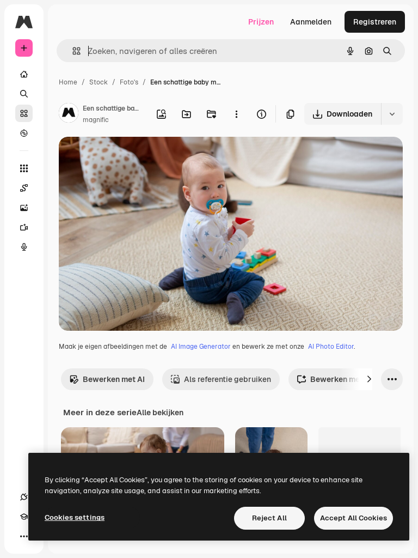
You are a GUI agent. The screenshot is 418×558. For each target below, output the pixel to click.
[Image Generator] (24, 207)
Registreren (374, 22)
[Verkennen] (24, 133)
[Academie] (24, 516)
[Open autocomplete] (72, 51)
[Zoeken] (24, 93)
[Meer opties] (236, 114)
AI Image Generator (201, 346)
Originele (130, 158)
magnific (96, 120)
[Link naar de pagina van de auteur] (68, 114)
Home (68, 82)
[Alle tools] (24, 168)
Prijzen (261, 22)
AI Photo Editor (331, 346)
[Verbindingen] (24, 497)
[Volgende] (369, 379)
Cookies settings (74, 517)
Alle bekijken (160, 412)
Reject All (269, 518)
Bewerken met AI (114, 379)
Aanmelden (310, 22)
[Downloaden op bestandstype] (392, 114)
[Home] (24, 74)
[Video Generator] (24, 227)
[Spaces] (24, 188)
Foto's (129, 82)
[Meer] (24, 536)
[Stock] (24, 113)
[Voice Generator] (24, 247)
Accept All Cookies (353, 518)
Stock (98, 82)
